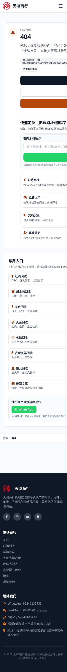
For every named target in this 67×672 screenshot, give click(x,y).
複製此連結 (31, 69)
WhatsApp (26, 409)
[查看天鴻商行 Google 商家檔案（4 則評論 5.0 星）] (38, 517)
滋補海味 (9, 552)
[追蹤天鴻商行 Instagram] (17, 517)
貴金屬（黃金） (13, 569)
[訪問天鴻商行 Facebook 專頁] (6, 517)
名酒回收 (9, 546)
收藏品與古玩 (12, 558)
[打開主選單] (60, 5)
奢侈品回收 (10, 563)
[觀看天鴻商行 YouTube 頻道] (27, 517)
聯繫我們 (9, 581)
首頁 (5, 438)
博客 (6, 575)
